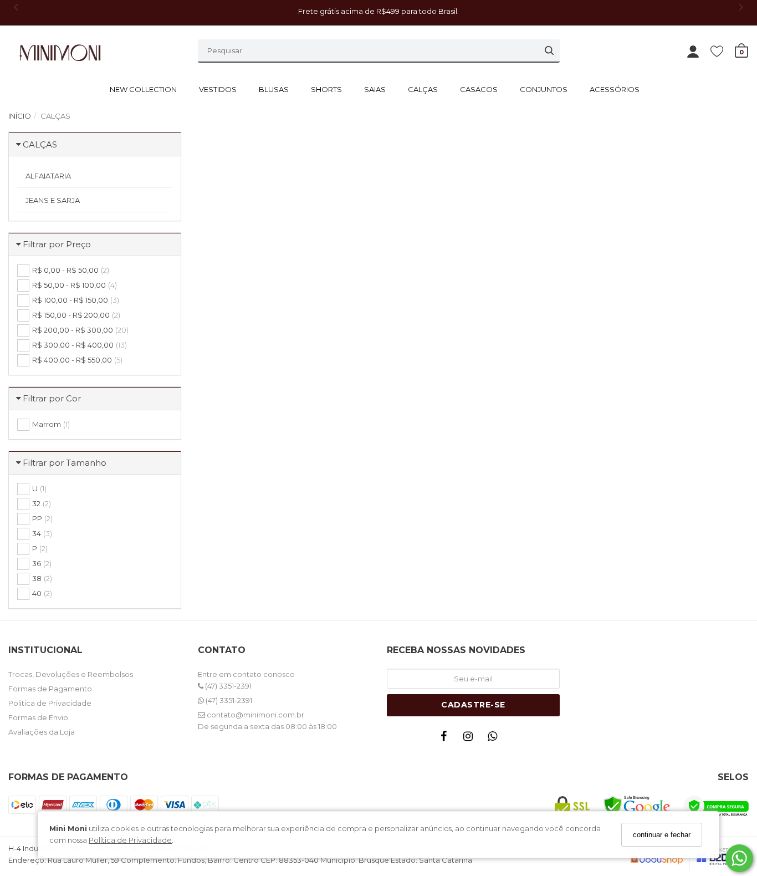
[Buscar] (549, 50)
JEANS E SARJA (52, 200)
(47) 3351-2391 (227, 685)
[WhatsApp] (495, 738)
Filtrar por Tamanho (64, 462)
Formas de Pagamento (50, 688)
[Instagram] (471, 738)
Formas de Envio (38, 717)
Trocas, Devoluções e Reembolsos (70, 674)
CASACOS (479, 89)
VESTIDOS (218, 89)
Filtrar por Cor (52, 398)
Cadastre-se (473, 705)
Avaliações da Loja (41, 731)
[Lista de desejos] (722, 50)
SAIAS (375, 89)
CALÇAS (423, 89)
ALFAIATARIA (48, 175)
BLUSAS (274, 89)
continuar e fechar (661, 835)
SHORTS (326, 89)
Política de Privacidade (130, 840)
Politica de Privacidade (49, 703)
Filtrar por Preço (57, 244)
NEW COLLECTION (143, 89)
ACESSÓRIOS (615, 89)
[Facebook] (447, 738)
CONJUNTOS (543, 89)
